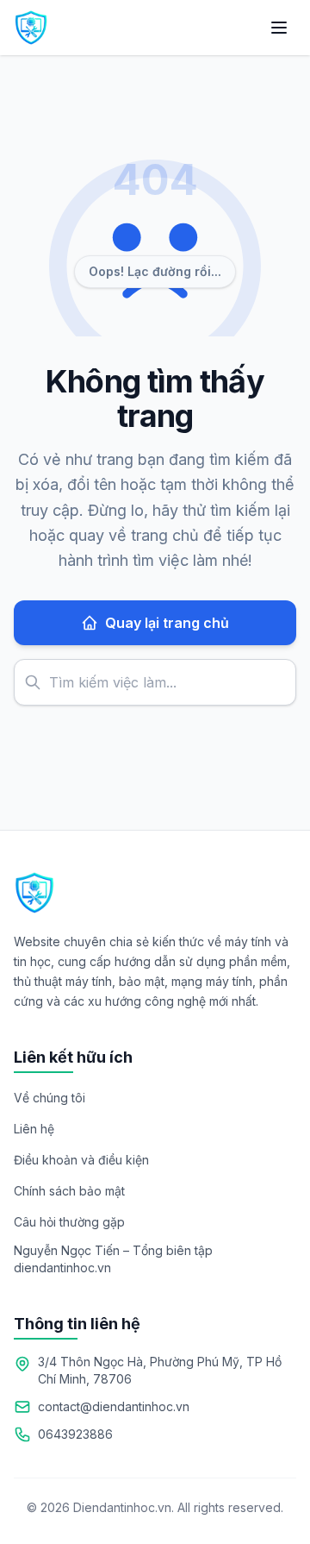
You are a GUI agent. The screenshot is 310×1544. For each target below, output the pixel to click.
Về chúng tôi (49, 1097)
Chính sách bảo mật (69, 1190)
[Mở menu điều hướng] (279, 27)
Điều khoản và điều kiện (81, 1159)
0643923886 (75, 1434)
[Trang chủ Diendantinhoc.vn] (31, 27)
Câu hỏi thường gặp (69, 1221)
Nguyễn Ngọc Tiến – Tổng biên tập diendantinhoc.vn (113, 1259)
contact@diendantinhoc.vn (113, 1406)
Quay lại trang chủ (167, 622)
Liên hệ (34, 1128)
